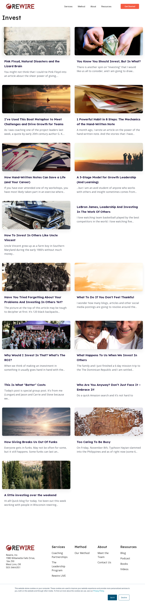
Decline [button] (124, 597)
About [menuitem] (93, 6)
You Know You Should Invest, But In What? (109, 61)
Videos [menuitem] (124, 569)
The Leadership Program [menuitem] (58, 566)
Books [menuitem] (124, 563)
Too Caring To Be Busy (93, 442)
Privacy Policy (98, 591)
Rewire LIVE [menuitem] (59, 575)
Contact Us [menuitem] (104, 562)
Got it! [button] (112, 597)
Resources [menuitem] (106, 6)
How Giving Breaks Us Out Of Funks (30, 442)
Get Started (130, 6)
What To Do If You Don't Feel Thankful (105, 297)
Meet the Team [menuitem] (103, 555)
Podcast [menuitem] (125, 558)
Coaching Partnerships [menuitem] (60, 555)
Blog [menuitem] (123, 553)
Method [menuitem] (81, 6)
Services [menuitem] (68, 6)
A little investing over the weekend (30, 495)
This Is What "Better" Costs (25, 385)
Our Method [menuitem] (82, 553)
